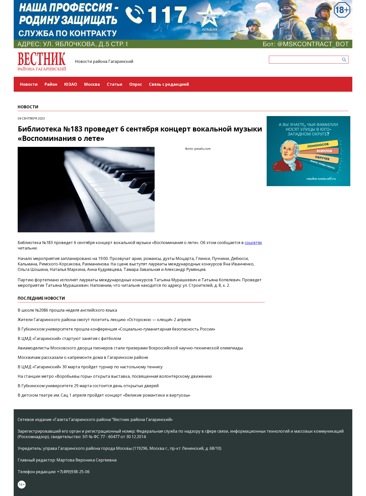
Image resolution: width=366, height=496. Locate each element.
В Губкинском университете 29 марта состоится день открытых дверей (88, 385)
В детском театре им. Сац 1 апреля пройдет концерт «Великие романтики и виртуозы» (104, 395)
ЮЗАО (70, 84)
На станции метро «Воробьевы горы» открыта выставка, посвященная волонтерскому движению (115, 376)
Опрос (135, 84)
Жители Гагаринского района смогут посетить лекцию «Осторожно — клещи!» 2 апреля (104, 319)
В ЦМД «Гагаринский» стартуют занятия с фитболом (69, 338)
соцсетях (253, 242)
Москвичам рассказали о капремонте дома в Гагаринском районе (83, 357)
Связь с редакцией (169, 84)
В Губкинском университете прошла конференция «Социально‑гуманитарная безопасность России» (116, 329)
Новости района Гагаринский (104, 61)
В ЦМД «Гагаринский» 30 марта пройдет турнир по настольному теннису (90, 367)
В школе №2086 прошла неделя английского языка (67, 310)
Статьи (114, 84)
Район (51, 84)
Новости (29, 84)
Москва (92, 84)
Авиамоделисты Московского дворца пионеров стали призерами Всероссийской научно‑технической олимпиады (130, 348)
